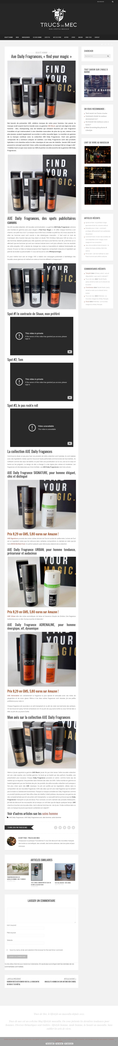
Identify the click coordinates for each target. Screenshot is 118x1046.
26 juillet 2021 (11, 880)
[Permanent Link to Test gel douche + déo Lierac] (65, 880)
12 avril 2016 (12, 827)
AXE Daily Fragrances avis (33, 817)
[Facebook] (105, 44)
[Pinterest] (108, 44)
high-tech (89, 37)
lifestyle (47, 37)
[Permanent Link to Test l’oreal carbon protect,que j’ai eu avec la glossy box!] (37, 880)
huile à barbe (102, 113)
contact (97, 37)
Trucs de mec (90, 279)
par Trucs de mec (21, 827)
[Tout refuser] (116, 1041)
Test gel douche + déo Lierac (63, 883)
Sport (73, 37)
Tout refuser (59, 1043)
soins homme (50, 813)
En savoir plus (69, 1043)
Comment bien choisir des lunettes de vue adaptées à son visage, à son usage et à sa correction (98, 239)
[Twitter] (101, 44)
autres (66, 37)
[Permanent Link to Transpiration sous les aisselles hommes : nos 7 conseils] (18, 875)
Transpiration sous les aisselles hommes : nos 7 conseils (16, 878)
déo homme (47, 817)
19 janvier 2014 (59, 884)
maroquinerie (26, 37)
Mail (11, 933)
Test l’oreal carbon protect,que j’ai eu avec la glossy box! (41, 884)
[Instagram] (111, 44)
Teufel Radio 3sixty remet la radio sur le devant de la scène (98, 282)
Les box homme (37, 37)
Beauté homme (9, 37)
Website (10, 940)
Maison (80, 37)
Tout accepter (50, 1043)
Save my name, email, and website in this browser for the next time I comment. (36, 950)
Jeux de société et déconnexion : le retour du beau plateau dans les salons (97, 248)
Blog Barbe (101, 127)
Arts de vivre (57, 37)
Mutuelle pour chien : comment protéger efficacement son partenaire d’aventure (98, 231)
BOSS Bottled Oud (18, 544)
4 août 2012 (34, 886)
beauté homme (41, 52)
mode (17, 37)
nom (11, 925)
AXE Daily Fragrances (16, 817)
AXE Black (51, 126)
